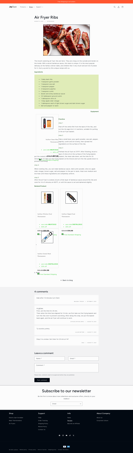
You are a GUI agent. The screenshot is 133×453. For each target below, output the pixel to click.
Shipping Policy (43, 423)
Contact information (63, 449)
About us (99, 417)
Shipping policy (52, 449)
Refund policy (23, 449)
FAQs (39, 417)
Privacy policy (32, 449)
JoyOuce (15, 449)
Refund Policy (42, 426)
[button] (23, 7)
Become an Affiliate (73, 423)
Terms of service (42, 449)
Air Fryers (12, 423)
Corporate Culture (102, 420)
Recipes (69, 420)
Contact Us (41, 429)
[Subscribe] (80, 404)
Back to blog (68, 280)
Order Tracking (43, 420)
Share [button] (38, 272)
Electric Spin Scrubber (16, 417)
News (69, 417)
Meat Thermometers (15, 420)
